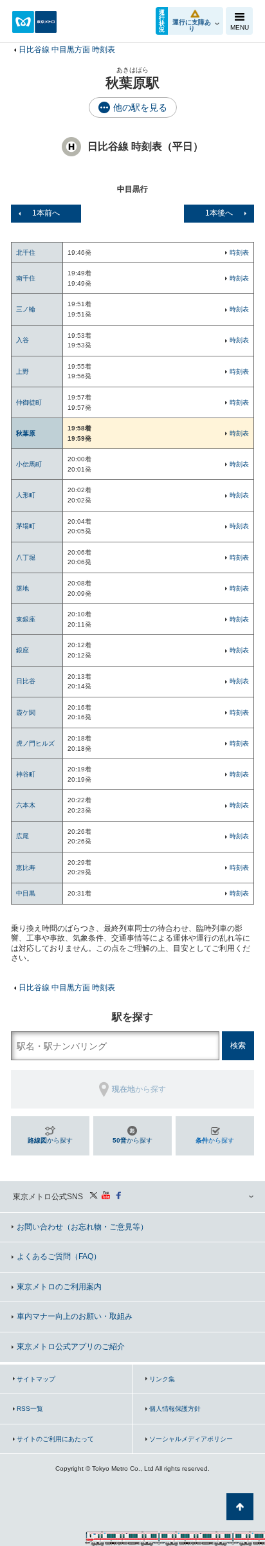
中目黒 (25, 893)
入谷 (22, 340)
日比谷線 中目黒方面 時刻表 (67, 49)
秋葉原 (25, 433)
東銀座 (25, 619)
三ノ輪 (25, 309)
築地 (22, 588)
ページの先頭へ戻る (239, 1506)
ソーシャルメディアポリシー (191, 1438)
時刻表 (239, 252)
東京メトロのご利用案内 (59, 1286)
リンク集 (162, 1379)
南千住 (25, 278)
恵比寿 (25, 867)
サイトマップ (36, 1379)
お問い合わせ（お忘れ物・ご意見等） (82, 1226)
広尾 (22, 836)
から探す (50, 1140)
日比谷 (25, 681)
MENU (239, 27)
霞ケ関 (25, 712)
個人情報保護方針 (175, 1408)
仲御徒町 (29, 402)
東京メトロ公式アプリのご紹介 (71, 1346)
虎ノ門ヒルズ (35, 743)
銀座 (22, 650)
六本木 (25, 805)
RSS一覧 (30, 1408)
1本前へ (46, 212)
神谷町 (25, 774)
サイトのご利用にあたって (55, 1438)
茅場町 (25, 525)
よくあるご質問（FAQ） (59, 1256)
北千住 (25, 252)
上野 (22, 371)
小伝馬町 (29, 464)
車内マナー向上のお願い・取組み (74, 1316)
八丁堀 (25, 557)
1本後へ (219, 212)
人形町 (25, 495)
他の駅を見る (140, 107)
